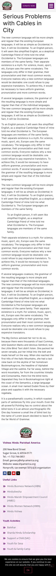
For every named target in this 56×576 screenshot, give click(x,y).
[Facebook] (5, 473)
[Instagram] (9, 473)
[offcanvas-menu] (51, 6)
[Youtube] (14, 473)
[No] (51, 565)
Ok (28, 570)
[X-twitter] (18, 473)
